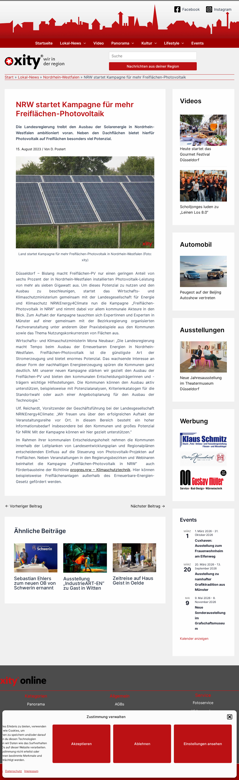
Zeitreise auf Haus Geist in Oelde (133, 580)
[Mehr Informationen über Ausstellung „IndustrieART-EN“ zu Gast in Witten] (85, 557)
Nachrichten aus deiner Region (153, 66)
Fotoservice (203, 702)
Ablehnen (142, 744)
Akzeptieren (81, 744)
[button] (229, 717)
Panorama (120, 43)
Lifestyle (171, 43)
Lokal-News (70, 43)
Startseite (44, 43)
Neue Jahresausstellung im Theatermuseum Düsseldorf (201, 383)
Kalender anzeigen (194, 638)
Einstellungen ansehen (203, 744)
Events (197, 43)
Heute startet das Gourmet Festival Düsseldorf (195, 154)
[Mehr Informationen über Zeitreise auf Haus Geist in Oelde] (134, 557)
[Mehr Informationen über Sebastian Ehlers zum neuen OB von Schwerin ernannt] (35, 557)
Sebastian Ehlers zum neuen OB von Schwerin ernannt (35, 583)
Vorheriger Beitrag (23, 506)
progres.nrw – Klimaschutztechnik (100, 469)
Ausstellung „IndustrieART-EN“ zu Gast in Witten (83, 583)
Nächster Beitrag (148, 506)
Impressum (31, 771)
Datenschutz (13, 771)
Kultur (146, 43)
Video (98, 43)
